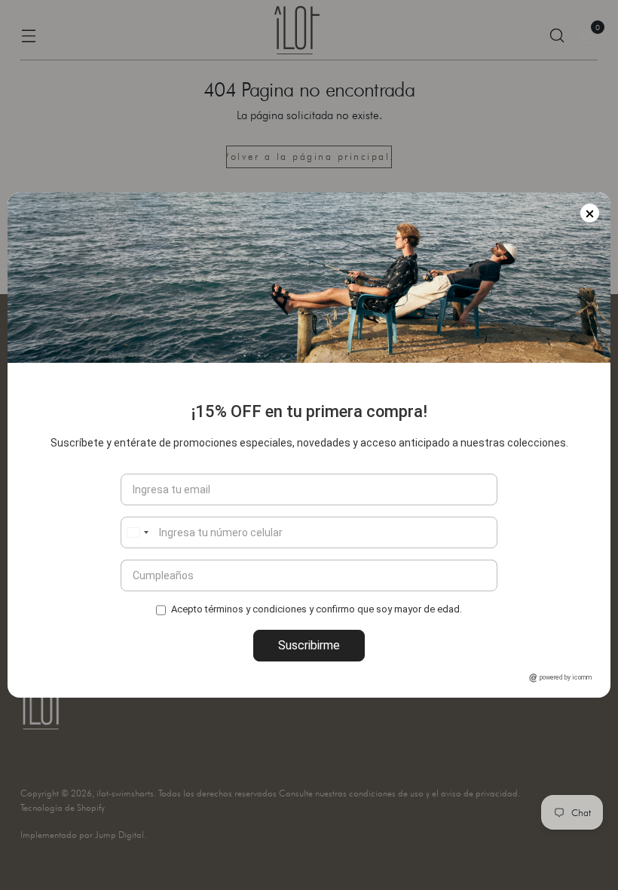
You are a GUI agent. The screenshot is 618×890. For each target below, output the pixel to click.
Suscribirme (309, 645)
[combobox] (137, 532)
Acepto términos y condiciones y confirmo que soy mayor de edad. (316, 608)
